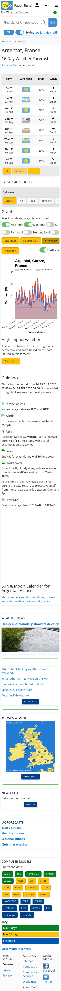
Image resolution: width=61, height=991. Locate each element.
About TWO (30, 987)
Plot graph (10, 250)
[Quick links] (47, 5)
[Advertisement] (30, 550)
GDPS (45, 887)
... (10, 41)
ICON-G (43, 894)
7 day (47, 33)
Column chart (30, 240)
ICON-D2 (50, 874)
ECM (6, 887)
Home (4, 41)
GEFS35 (36, 908)
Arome (7, 874)
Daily (39, 33)
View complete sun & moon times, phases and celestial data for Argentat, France (28, 599)
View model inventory (16, 949)
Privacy (7, 975)
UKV (19, 874)
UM (6, 894)
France (6, 65)
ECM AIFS (32, 887)
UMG (16, 894)
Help (32, 182)
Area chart (51, 240)
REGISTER (30, 804)
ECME (25, 901)
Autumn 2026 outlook (15, 695)
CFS (48, 908)
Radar (18, 5)
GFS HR (43, 880)
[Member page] (37, 5)
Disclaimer (29, 982)
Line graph (10, 240)
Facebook (49, 970)
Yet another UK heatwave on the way (25, 678)
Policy (6, 970)
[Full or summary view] (7, 171)
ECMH (18, 887)
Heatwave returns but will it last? (22, 684)
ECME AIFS (9, 908)
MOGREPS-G (10, 901)
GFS (32, 880)
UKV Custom (33, 874)
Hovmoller (27, 914)
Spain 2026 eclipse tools (17, 690)
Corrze (16, 65)
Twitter (47, 982)
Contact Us (30, 966)
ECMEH (38, 901)
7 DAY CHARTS (31, 776)
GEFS (23, 908)
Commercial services (30, 974)
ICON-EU (30, 894)
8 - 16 (34, 171)
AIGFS (20, 880)
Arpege (7, 880)
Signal (28, 5)
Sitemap (28, 961)
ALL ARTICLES (30, 701)
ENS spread (9, 914)
